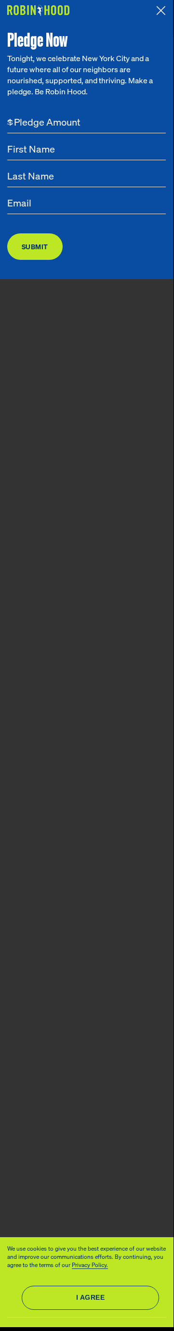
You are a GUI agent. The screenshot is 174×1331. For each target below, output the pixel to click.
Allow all (90, 1298)
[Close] (161, 10)
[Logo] (39, 10)
